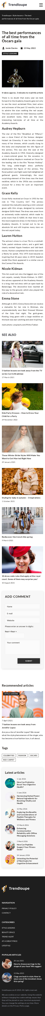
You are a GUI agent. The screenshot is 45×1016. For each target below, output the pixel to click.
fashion (22, 755)
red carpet (8, 760)
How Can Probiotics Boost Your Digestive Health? (26, 784)
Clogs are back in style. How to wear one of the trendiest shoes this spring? (28, 978)
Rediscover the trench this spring (17, 537)
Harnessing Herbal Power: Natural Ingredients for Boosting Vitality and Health (28, 799)
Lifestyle (6, 945)
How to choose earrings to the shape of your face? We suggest (27, 965)
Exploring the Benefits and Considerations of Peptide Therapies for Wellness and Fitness (27, 816)
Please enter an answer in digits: (19, 626)
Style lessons (10, 54)
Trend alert (8, 937)
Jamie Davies (12, 48)
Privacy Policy (19, 1006)
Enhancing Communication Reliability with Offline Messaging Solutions (27, 832)
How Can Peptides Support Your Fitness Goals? (26, 847)
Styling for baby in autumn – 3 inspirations (21, 497)
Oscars (33, 755)
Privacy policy (9, 908)
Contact (6, 913)
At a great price (10, 941)
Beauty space (8, 932)
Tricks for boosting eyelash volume (18, 724)
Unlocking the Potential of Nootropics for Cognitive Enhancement (27, 860)
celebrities (8, 755)
